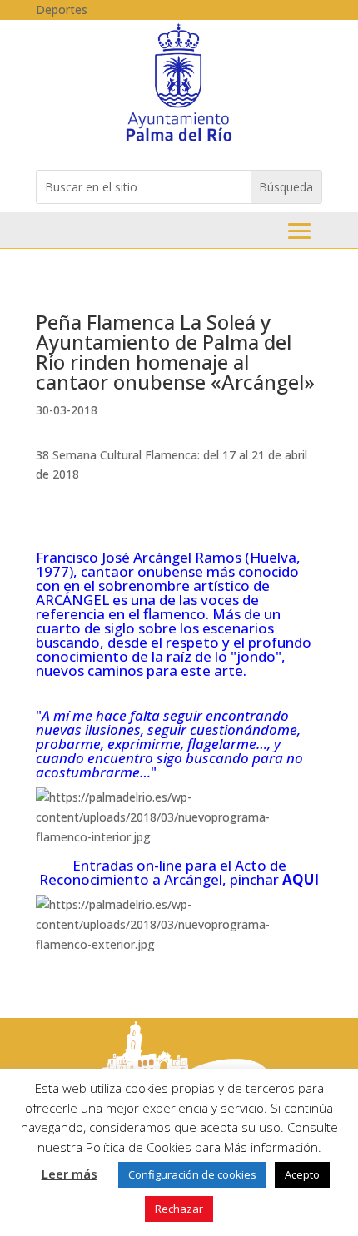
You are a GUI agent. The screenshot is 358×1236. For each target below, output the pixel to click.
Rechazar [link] (179, 1208)
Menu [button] (299, 231)
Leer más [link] (69, 1173)
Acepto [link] (302, 1174)
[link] (178, 140)
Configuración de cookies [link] (192, 1174)
